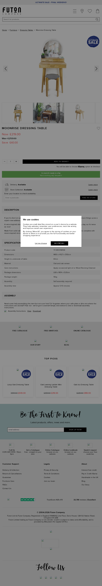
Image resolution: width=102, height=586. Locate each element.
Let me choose (41, 243)
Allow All (59, 243)
